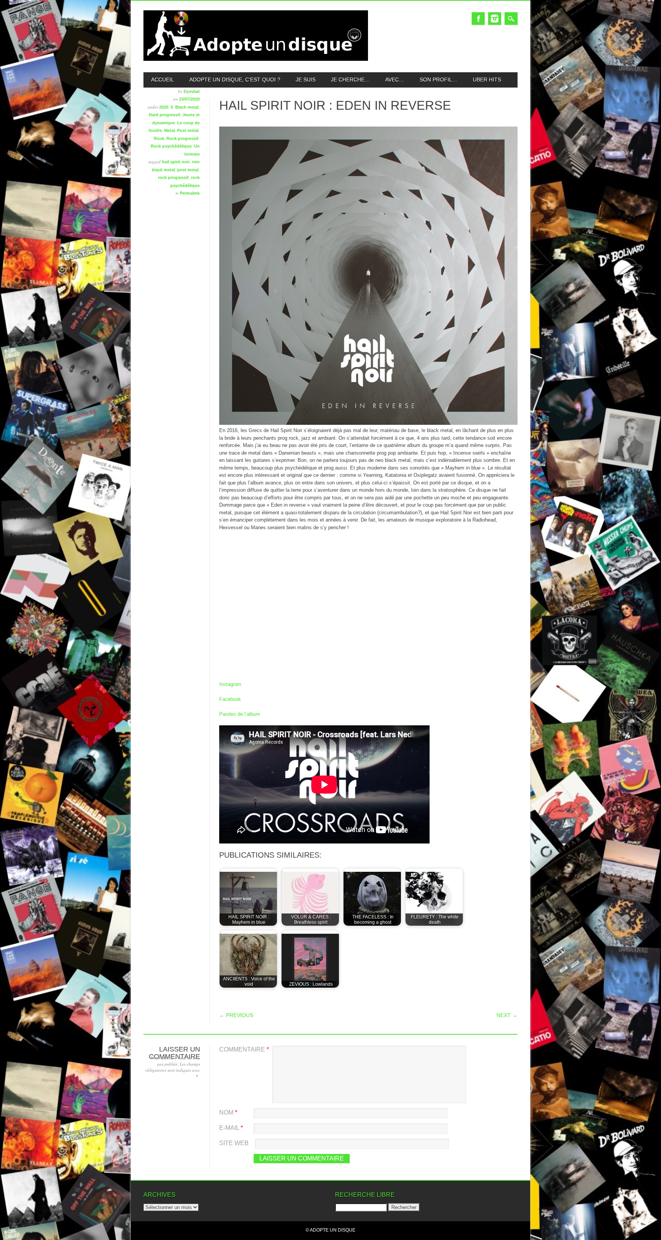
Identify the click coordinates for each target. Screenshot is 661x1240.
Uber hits (487, 79)
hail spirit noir (176, 161)
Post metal (188, 130)
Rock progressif (182, 138)
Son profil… (438, 79)
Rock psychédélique (171, 146)
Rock (159, 138)
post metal (188, 169)
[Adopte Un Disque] (255, 59)
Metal (169, 130)
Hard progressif (164, 114)
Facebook (478, 18)
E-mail (231, 1128)
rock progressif (173, 177)
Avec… (394, 79)
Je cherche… (350, 79)
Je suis (306, 79)
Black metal (187, 107)
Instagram (494, 18)
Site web (234, 1143)
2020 (163, 107)
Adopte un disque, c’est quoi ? (234, 79)
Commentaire (244, 1049)
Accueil (162, 79)
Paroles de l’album (239, 714)
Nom (228, 1112)
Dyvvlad (192, 91)
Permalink (190, 193)
